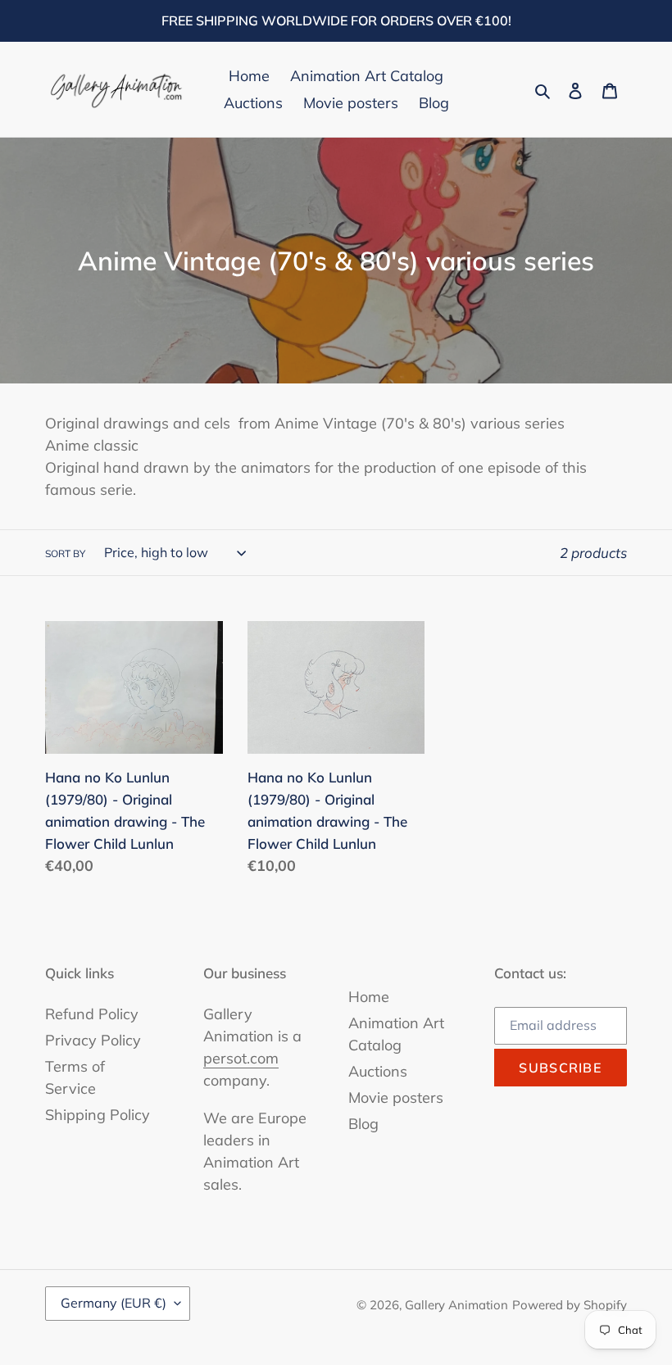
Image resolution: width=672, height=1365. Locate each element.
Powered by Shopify (569, 1305)
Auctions (377, 1071)
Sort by (65, 553)
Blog (363, 1123)
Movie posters (395, 1097)
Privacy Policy (93, 1040)
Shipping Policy (97, 1114)
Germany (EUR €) (113, 1303)
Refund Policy (91, 1013)
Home (368, 996)
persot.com (241, 1058)
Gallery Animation (456, 1305)
